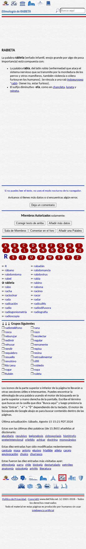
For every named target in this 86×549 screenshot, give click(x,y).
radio (8, 308)
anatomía (8, 468)
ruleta (37, 374)
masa (17, 450)
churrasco (36, 454)
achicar (41, 440)
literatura (45, 468)
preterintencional (12, 440)
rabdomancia (42, 270)
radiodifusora (42, 308)
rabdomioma (13, 274)
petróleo (67, 465)
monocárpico (67, 440)
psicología (21, 468)
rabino (38, 283)
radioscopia (12, 316)
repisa (38, 349)
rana (37, 328)
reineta (14, 91)
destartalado (52, 465)
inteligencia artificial (43, 510)
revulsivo (10, 361)
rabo (8, 287)
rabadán (39, 266)
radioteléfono (13, 328)
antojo (26, 450)
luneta (70, 87)
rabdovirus (41, 274)
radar (37, 299)
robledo (39, 365)
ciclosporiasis (53, 436)
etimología (8, 465)
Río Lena (10, 365)
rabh (14, 83)
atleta (58, 450)
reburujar (11, 336)
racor (37, 295)
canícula (7, 450)
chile (28, 465)
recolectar (40, 336)
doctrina (52, 440)
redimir (9, 340)
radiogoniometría (16, 312)
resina (38, 353)
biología (38, 465)
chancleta (59, 87)
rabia (37, 278)
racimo (38, 291)
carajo (67, 450)
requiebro (11, 353)
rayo (37, 332)
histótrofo (69, 436)
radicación (11, 303)
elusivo (36, 450)
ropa (37, 369)
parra (20, 465)
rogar (8, 369)
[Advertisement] (43, 32)
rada (8, 299)
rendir (9, 349)
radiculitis (40, 303)
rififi (36, 361)
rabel (8, 278)
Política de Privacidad (14, 499)
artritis (34, 468)
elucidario (8, 436)
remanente (41, 344)
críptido (30, 440)
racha (8, 291)
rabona (38, 287)
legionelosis (36, 436)
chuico (24, 454)
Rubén (9, 374)
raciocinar (11, 295)
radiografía (41, 312)
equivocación (10, 454)
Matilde (48, 450)
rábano (9, 270)
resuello (10, 357)
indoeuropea (75, 79)
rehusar (10, 344)
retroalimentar (43, 357)
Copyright (33, 499)
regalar (38, 340)
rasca (8, 332)
